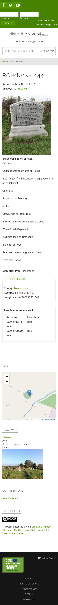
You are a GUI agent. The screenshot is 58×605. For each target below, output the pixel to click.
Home (5, 62)
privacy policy (29, 589)
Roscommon (21, 288)
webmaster (29, 599)
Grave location (17, 279)
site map (29, 594)
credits (29, 579)
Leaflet (26, 419)
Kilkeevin (21, 88)
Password (25, 18)
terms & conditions (29, 584)
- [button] (7, 381)
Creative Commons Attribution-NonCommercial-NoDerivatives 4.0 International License (27, 530)
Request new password (47, 24)
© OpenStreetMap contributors (43, 419)
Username (5, 18)
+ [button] (7, 377)
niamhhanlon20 (10, 498)
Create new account (46, 21)
